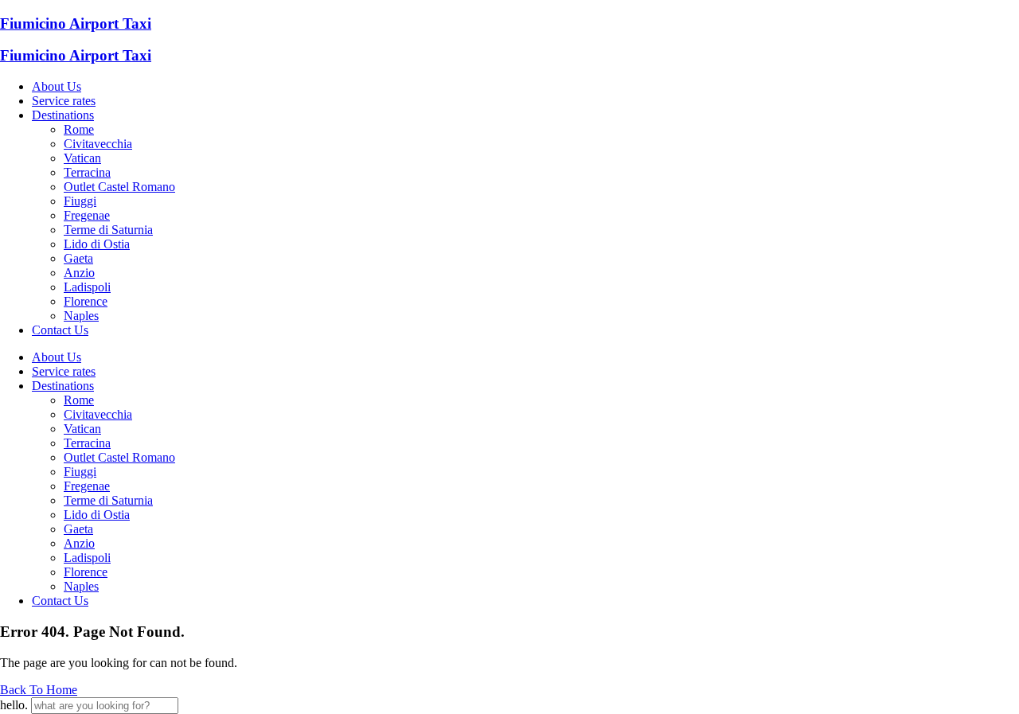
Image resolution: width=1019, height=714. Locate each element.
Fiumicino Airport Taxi (75, 23)
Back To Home (38, 689)
